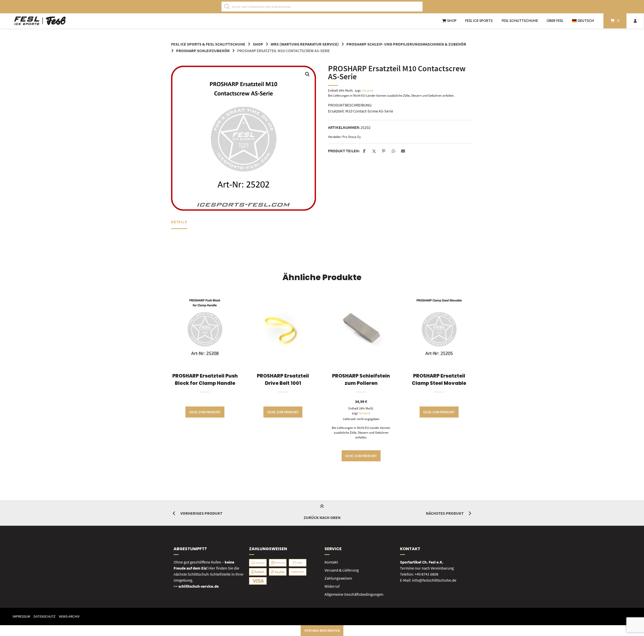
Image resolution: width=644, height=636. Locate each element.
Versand (367, 90)
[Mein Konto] (635, 20)
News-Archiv (69, 616)
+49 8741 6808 (426, 574)
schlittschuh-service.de (198, 586)
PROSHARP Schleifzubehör (203, 50)
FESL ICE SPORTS (479, 20)
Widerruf (332, 586)
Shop (451, 20)
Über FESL (555, 20)
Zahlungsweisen (338, 578)
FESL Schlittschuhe (520, 20)
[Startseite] (40, 20)
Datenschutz (44, 616)
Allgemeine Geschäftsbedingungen (354, 594)
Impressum (21, 616)
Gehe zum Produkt (205, 412)
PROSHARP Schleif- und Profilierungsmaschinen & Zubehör (406, 44)
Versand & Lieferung (342, 570)
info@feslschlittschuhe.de (434, 580)
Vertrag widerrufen (322, 630)
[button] (307, 74)
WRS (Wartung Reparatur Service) (305, 44)
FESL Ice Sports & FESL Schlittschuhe (208, 44)
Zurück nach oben (322, 517)
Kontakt (331, 562)
